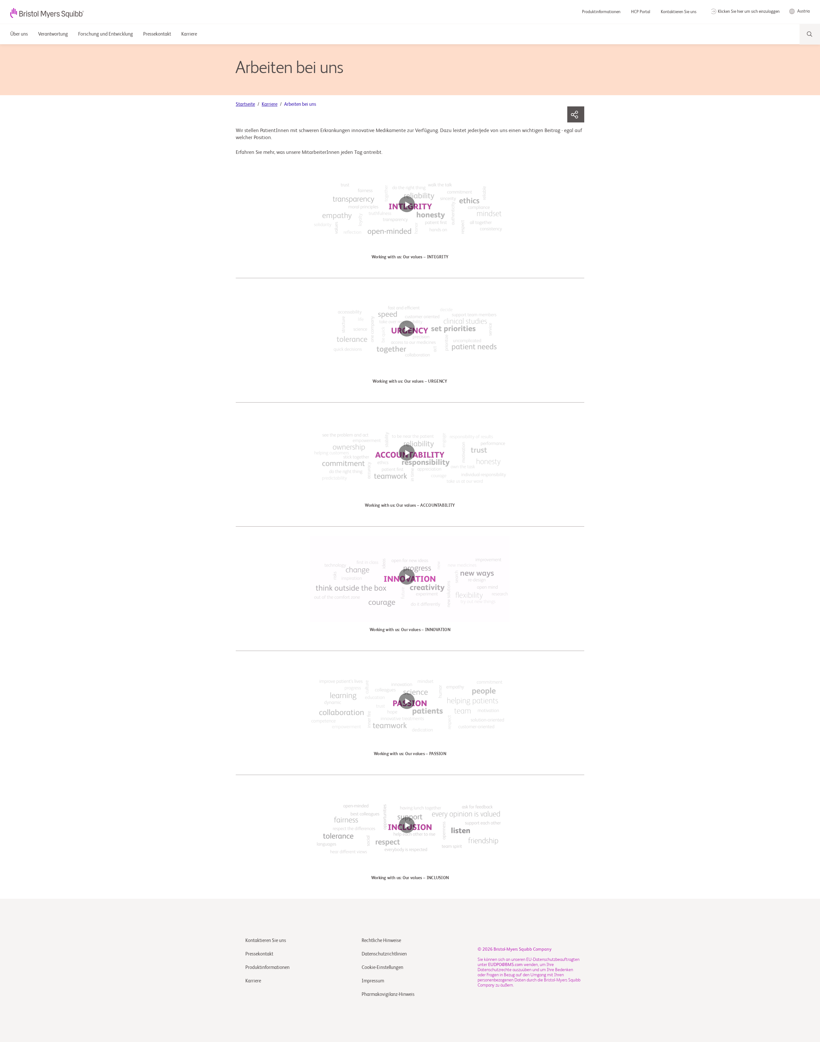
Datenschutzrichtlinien (384, 954)
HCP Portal (641, 12)
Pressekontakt (259, 954)
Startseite (245, 104)
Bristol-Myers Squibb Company (523, 949)
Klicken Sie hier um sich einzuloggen (749, 12)
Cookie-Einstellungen (383, 967)
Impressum (373, 981)
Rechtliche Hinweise (381, 940)
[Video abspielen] (410, 207)
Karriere (269, 104)
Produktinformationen (601, 12)
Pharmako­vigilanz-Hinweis (388, 994)
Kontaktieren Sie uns (678, 12)
